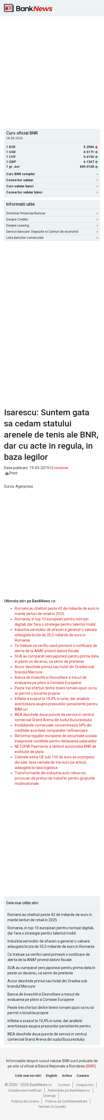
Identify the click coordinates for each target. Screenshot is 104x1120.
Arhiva (67, 1076)
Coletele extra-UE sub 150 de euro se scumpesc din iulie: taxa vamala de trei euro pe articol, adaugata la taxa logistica (55, 762)
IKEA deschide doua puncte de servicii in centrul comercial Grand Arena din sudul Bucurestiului (47, 1036)
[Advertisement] (52, 72)
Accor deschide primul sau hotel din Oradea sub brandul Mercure (47, 983)
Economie (59, 468)
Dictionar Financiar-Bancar (25, 213)
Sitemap (49, 1096)
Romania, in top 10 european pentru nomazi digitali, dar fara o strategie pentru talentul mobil (50, 930)
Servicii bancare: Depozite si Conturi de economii (42, 231)
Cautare (83, 1076)
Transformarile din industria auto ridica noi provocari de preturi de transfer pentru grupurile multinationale (55, 778)
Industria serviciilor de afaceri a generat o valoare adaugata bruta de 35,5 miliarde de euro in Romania (56, 635)
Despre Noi (85, 1085)
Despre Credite (17, 219)
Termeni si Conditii (52, 1107)
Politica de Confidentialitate (66, 1101)
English (51, 1076)
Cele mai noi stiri (28, 1076)
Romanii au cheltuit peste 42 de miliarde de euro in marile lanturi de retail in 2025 (49, 917)
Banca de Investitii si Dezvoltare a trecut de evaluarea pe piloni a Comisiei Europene (43, 997)
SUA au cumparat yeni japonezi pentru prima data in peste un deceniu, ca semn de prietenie (51, 970)
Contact (64, 1085)
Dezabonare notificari (25, 1090)
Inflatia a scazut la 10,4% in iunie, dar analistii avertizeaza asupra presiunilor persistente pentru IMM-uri (56, 704)
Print (13, 473)
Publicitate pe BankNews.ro (69, 1090)
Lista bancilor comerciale (24, 238)
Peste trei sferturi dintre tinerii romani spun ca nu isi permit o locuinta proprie (50, 1010)
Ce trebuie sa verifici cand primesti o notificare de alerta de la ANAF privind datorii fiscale (48, 957)
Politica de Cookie (25, 1101)
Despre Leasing (17, 225)
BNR (90, 1066)
